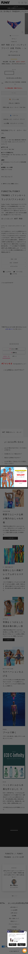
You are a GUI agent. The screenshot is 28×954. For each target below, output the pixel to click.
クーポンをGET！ (20, 481)
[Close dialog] (26, 467)
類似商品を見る (12, 944)
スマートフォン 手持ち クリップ (19, 939)
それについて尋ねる (21, 944)
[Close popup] (25, 933)
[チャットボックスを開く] (24, 951)
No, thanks (20, 483)
